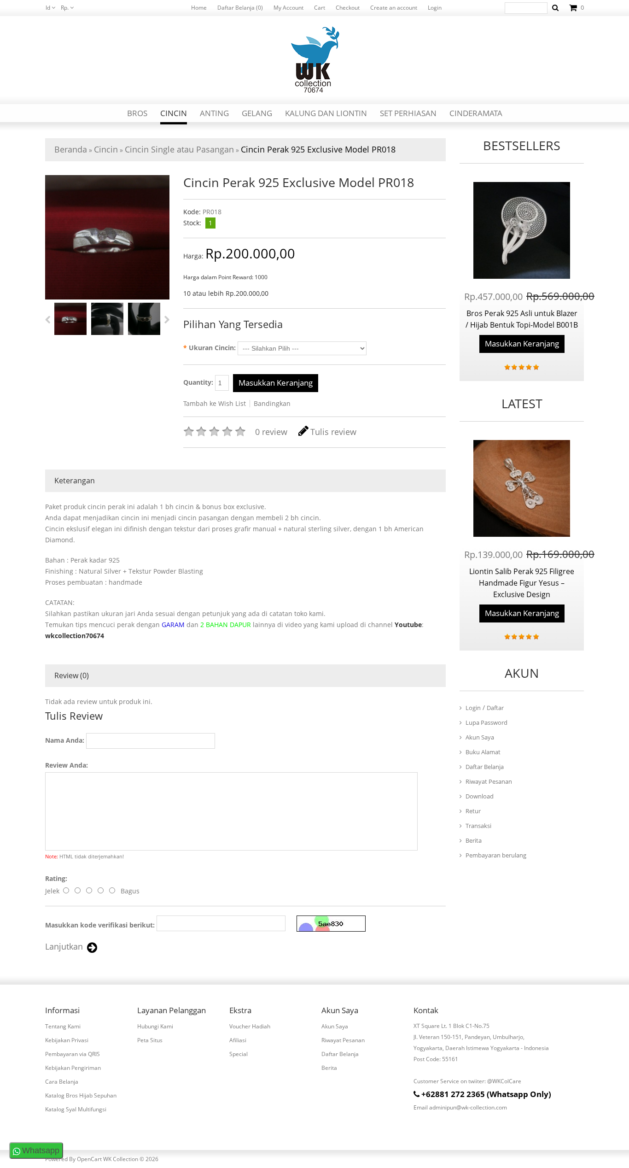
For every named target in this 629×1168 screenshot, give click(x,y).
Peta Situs (150, 1040)
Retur (473, 811)
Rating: (56, 878)
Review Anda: (66, 765)
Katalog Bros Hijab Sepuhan (80, 1095)
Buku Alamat (483, 752)
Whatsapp (40, 1150)
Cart (319, 8)
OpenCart (89, 1159)
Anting (214, 113)
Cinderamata (475, 113)
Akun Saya (480, 737)
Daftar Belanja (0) (240, 8)
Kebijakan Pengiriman (73, 1068)
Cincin (173, 113)
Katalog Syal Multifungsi (75, 1109)
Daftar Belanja (485, 767)
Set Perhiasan (408, 113)
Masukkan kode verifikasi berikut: (100, 925)
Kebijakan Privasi (66, 1040)
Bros (137, 113)
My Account (288, 8)
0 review (271, 431)
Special (238, 1054)
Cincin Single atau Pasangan (179, 149)
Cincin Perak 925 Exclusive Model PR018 (318, 149)
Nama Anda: (64, 740)
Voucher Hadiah (249, 1026)
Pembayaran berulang (496, 855)
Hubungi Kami (155, 1026)
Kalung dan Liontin (326, 113)
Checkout (348, 8)
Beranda (70, 149)
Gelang (257, 113)
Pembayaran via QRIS (72, 1054)
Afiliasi (237, 1040)
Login (435, 8)
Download (480, 796)
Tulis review (333, 431)
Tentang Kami (63, 1026)
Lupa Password (486, 722)
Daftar (495, 708)
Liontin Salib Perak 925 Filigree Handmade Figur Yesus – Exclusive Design (521, 582)
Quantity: (199, 382)
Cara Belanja (61, 1082)
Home (199, 8)
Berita (474, 840)
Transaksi (478, 826)
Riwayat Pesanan (489, 781)
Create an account (393, 8)
